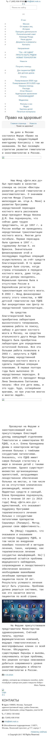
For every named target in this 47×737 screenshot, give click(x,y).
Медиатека (23, 100)
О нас (23, 20)
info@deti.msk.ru (33, 1)
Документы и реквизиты (26, 42)
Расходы (26, 88)
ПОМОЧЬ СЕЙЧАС (39, 732)
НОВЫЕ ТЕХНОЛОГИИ (26, 57)
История (26, 29)
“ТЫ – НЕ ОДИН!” (26, 52)
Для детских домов (26, 72)
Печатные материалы (26, 111)
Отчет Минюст (26, 91)
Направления (23, 48)
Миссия (26, 23)
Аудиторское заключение (26, 93)
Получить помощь (23, 66)
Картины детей (26, 109)
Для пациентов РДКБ (26, 70)
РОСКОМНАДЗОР (26, 96)
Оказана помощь (26, 85)
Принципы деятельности (26, 31)
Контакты (26, 44)
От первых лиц (26, 26)
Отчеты (23, 76)
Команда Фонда (26, 36)
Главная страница (18, 123)
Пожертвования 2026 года (26, 80)
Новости (23, 61)
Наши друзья (26, 39)
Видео (26, 106)
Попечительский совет (26, 34)
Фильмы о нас (26, 103)
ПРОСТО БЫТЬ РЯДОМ (26, 54)
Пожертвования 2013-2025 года (26, 83)
